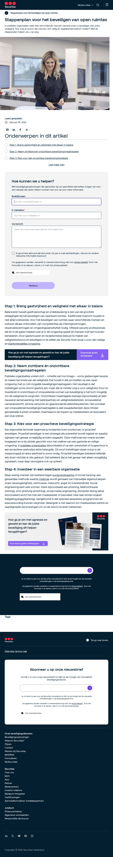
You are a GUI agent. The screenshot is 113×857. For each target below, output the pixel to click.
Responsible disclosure (17, 818)
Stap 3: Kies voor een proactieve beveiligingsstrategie (39, 158)
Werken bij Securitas (15, 751)
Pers (7, 779)
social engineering (63, 475)
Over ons (9, 772)
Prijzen (8, 744)
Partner (8, 783)
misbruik (44, 479)
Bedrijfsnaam (18, 196)
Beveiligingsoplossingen (17, 737)
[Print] (26, 129)
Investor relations (13, 790)
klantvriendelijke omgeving (24, 343)
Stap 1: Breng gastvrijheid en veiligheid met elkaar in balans (41, 144)
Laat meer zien (56, 164)
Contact (9, 747)
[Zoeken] (98, 5)
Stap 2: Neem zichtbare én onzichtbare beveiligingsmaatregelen (44, 151)
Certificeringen (12, 797)
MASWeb (9, 754)
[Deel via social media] (7, 129)
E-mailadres (18, 210)
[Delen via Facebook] (20, 129)
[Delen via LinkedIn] (13, 129)
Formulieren (11, 758)
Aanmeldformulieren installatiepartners (24, 800)
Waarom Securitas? (14, 740)
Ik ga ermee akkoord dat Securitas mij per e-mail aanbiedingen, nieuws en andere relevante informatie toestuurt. (57, 254)
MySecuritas (11, 761)
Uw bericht (17, 223)
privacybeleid (81, 262)
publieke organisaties (33, 445)
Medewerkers (12, 786)
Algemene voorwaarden (17, 815)
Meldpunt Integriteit (15, 793)
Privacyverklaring (13, 811)
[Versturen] (89, 570)
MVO (7, 776)
